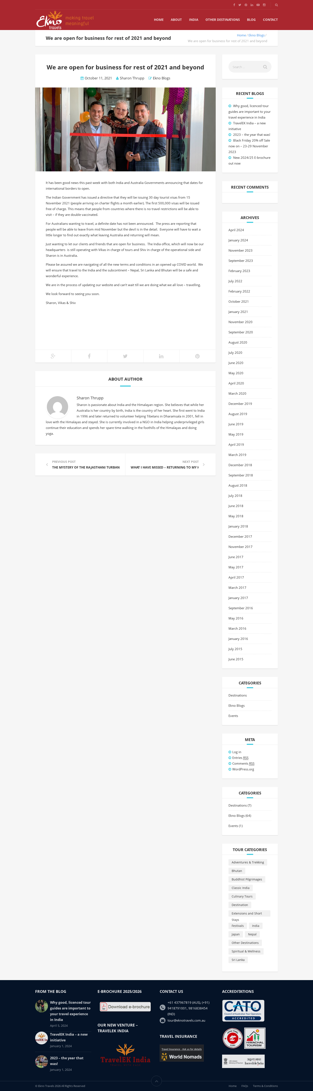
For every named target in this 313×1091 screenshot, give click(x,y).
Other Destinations (222, 19)
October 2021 (238, 301)
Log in (236, 752)
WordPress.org (243, 769)
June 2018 (235, 506)
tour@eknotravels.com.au (186, 1020)
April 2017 (236, 577)
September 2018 (240, 475)
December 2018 (240, 465)
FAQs (244, 1086)
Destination (240, 905)
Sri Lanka (238, 960)
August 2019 (237, 414)
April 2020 (236, 383)
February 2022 (239, 291)
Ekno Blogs (256, 35)
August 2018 (237, 485)
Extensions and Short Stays (247, 914)
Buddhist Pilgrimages (247, 879)
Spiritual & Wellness (246, 951)
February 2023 (239, 271)
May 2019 (235, 434)
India (193, 19)
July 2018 (235, 495)
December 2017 (240, 536)
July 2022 (235, 281)
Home (159, 19)
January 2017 (238, 598)
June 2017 (235, 557)
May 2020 (235, 373)
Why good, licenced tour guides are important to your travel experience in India (249, 111)
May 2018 (235, 516)
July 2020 (235, 352)
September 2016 (240, 608)
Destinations (237, 695)
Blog (251, 19)
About (176, 19)
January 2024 (238, 240)
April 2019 (236, 444)
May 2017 (235, 567)
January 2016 (238, 639)
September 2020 (240, 332)
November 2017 (240, 547)
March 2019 (237, 455)
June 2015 (235, 659)
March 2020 (237, 393)
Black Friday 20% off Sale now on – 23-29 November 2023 (249, 146)
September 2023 (240, 260)
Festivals (238, 926)
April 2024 (236, 230)
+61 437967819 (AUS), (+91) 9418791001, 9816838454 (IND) (188, 1008)
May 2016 (235, 618)
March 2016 (237, 628)
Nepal (252, 934)
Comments (243, 763)
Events (233, 716)
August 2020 (237, 342)
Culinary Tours (242, 896)
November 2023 (240, 250)
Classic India (241, 888)
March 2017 (237, 587)
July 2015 (235, 649)
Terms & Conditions (265, 1086)
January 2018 (238, 526)
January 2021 (238, 312)
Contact (270, 19)
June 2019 (235, 424)
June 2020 (235, 363)
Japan (236, 934)
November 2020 (240, 322)
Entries (240, 758)
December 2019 (240, 403)
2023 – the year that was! (251, 134)
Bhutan (237, 871)
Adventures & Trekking (248, 862)
